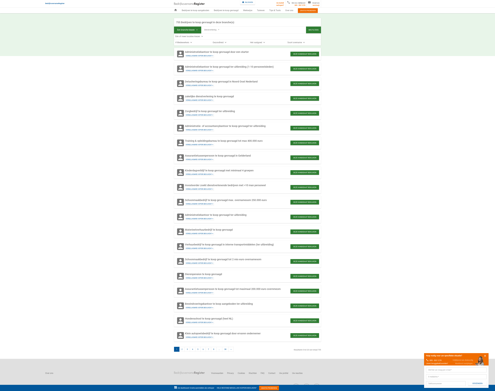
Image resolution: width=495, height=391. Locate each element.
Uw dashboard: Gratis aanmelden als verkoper (194, 388)
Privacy (230, 373)
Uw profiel (283, 373)
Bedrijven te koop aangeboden (195, 10)
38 (225, 349)
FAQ (262, 373)
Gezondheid (220, 42)
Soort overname (296, 42)
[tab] (247, 36)
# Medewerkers (184, 42)
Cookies (241, 373)
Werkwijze (247, 10)
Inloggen (247, 2)
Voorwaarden (217, 373)
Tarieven (261, 10)
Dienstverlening (212, 29)
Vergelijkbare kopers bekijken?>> (199, 56)
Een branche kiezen (187, 30)
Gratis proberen (308, 11)
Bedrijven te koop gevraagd (226, 10)
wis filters (313, 30)
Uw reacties (297, 373)
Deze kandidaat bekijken (304, 54)
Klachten (253, 373)
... (219, 349)
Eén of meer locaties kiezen (189, 36)
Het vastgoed (258, 42)
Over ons (289, 10)
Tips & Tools (275, 10)
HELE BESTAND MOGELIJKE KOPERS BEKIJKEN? (237, 388)
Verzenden (477, 383)
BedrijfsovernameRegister (189, 4)
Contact (271, 373)
